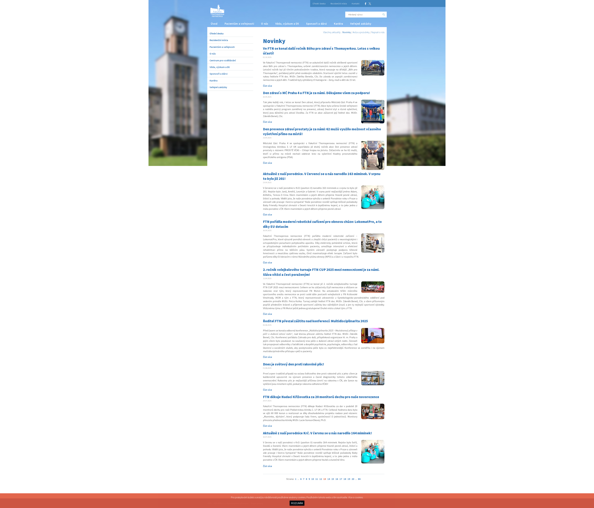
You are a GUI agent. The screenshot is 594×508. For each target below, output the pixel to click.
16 (337, 478)
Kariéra (338, 23)
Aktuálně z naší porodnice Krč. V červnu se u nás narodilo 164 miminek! (317, 433)
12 (320, 478)
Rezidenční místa (339, 3)
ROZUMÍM (297, 503)
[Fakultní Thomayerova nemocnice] (215, 10)
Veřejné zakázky (360, 23)
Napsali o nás (377, 32)
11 (316, 478)
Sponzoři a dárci (316, 23)
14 (328, 478)
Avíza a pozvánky (361, 32)
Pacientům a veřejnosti (239, 23)
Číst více (267, 85)
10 (312, 478)
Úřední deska (319, 3)
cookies (359, 497)
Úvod (214, 23)
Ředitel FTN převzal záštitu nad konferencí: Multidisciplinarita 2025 (315, 321)
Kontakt (355, 3)
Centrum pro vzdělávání (223, 60)
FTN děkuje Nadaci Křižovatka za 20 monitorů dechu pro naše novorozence (321, 397)
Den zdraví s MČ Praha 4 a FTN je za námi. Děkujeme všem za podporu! (316, 93)
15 (332, 478)
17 (341, 478)
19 (349, 478)
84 (359, 478)
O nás (264, 23)
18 (345, 478)
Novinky (346, 32)
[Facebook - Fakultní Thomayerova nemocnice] (365, 3)
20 (353, 478)
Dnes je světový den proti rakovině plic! (293, 364)
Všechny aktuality (331, 32)
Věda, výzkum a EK (287, 23)
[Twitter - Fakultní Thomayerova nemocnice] (370, 3)
